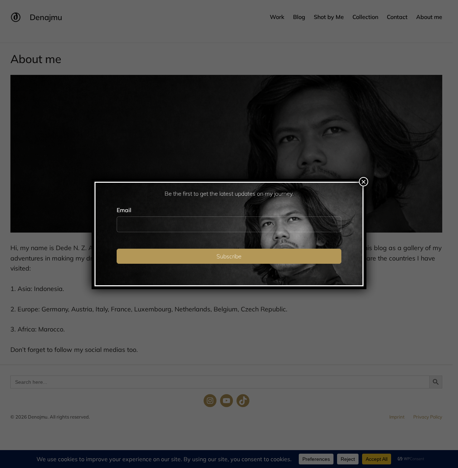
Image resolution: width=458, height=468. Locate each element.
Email (124, 210)
